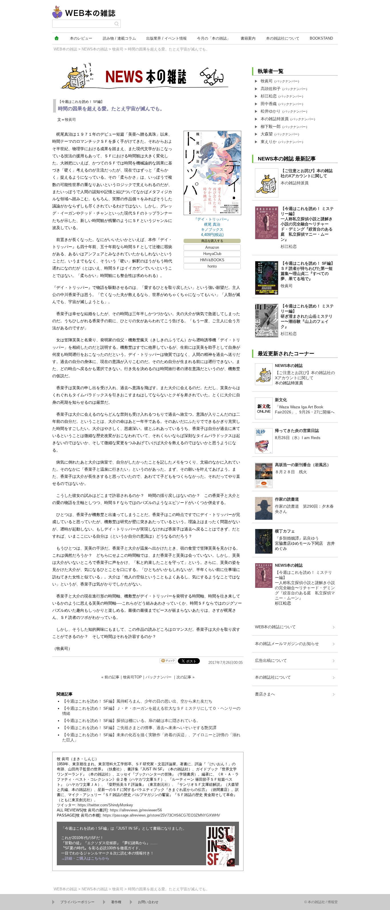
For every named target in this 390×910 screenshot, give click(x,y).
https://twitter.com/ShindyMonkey (105, 805)
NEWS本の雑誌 (95, 49)
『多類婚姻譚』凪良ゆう (297, 538)
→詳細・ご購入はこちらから (85, 858)
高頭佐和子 (271, 88)
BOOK (321, 38)
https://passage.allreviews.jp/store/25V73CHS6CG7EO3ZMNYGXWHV (161, 815)
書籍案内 (248, 38)
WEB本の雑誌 (65, 49)
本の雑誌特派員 (275, 119)
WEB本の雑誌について (275, 627)
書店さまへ (265, 694)
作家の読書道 (287, 499)
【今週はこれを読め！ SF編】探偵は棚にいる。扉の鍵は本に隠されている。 (131, 720)
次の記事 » (185, 677)
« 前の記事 (110, 677)
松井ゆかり (271, 111)
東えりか (269, 141)
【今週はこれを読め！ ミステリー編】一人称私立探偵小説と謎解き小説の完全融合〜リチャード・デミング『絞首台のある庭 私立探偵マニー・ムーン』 (307, 224)
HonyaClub (212, 254)
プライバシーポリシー (77, 902)
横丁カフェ (285, 531)
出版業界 (166, 38)
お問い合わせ (148, 902)
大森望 (267, 134)
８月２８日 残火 (291, 472)
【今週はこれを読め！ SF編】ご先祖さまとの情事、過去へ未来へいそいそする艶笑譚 (139, 727)
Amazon (212, 247)
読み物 (119, 38)
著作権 (116, 902)
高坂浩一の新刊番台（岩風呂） (303, 464)
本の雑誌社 (282, 38)
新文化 (281, 399)
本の (81, 38)
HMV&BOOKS (212, 260)
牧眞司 (117, 49)
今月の (213, 38)
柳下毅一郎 (271, 126)
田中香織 (269, 103)
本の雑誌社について (273, 677)
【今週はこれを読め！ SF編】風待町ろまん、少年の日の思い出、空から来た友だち (137, 701)
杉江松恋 (269, 96)
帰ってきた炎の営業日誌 (297, 430)
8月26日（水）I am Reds (297, 437)
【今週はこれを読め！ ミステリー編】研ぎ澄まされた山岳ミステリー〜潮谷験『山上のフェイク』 (307, 316)
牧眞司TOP (132, 677)
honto (212, 266)
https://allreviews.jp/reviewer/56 (136, 810)
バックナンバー (159, 677)
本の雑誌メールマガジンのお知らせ (287, 643)
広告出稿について (271, 660)
